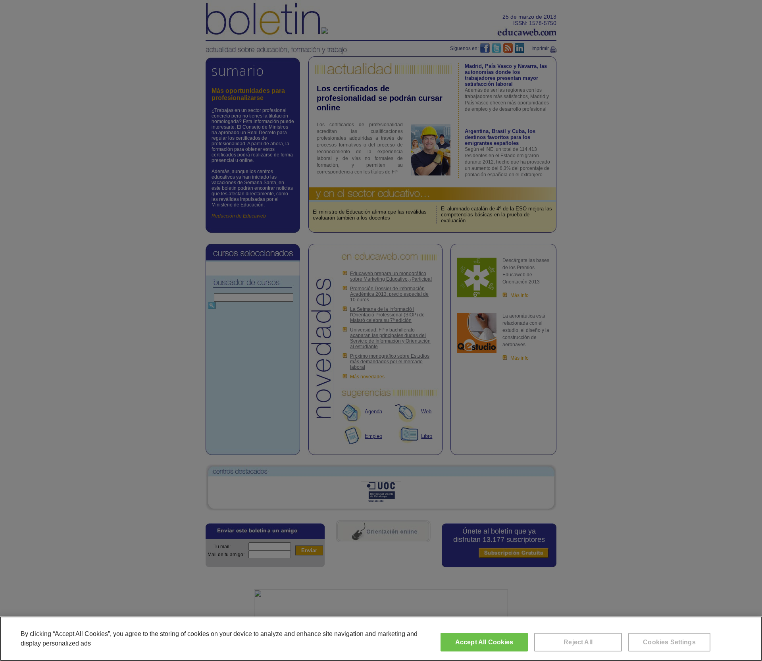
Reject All (578, 642)
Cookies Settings (669, 642)
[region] (381, 639)
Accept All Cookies (484, 642)
